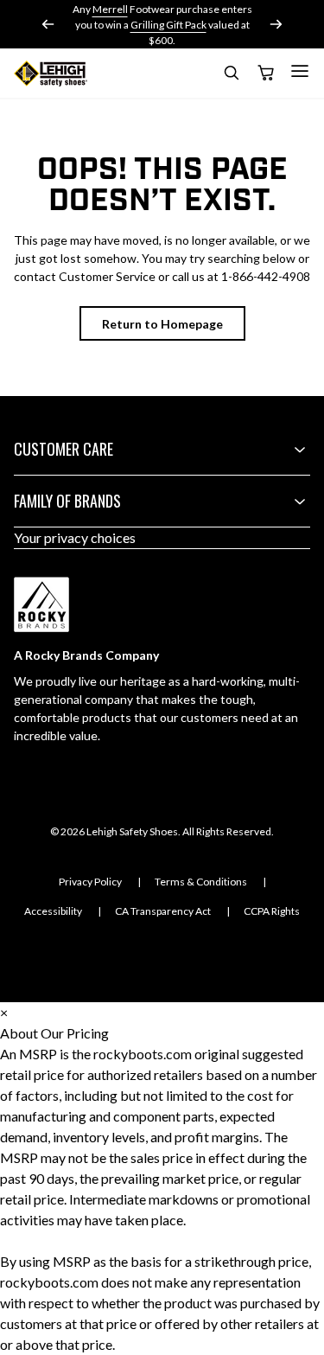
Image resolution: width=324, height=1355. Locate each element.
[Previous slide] (48, 24)
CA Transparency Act (163, 910)
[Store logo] (50, 73)
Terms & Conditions (201, 881)
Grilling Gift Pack (168, 24)
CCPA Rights (272, 910)
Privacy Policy (90, 881)
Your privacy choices (75, 537)
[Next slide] (275, 24)
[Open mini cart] (265, 73)
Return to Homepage (162, 323)
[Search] (230, 75)
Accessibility (53, 910)
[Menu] (299, 71)
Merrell (110, 9)
